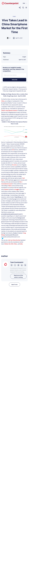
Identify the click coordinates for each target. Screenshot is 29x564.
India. (21, 244)
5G (13, 149)
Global (6, 244)
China (2, 101)
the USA (11, 244)
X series (14, 165)
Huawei (6, 189)
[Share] (19, 7)
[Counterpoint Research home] (7, 3)
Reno (10, 185)
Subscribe (14, 79)
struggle (16, 189)
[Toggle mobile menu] (26, 8)
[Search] (23, 7)
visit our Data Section (14, 240)
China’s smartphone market (9, 110)
